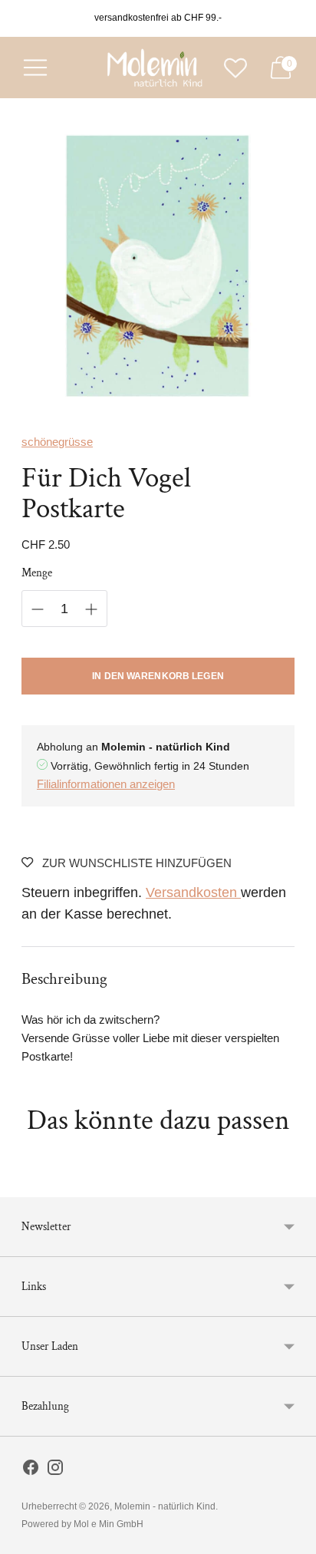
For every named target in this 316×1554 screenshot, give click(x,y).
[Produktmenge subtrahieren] (37, 609)
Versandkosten (193, 892)
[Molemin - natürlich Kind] (152, 67)
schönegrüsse (57, 441)
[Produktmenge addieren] (91, 609)
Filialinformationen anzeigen (106, 783)
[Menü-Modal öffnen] (35, 67)
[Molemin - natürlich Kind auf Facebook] (30, 1470)
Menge (36, 573)
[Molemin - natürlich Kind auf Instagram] (55, 1470)
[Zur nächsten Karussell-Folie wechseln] (294, 1184)
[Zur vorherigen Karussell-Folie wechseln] (21, 1184)
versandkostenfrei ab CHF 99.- (158, 17)
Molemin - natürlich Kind (165, 1506)
